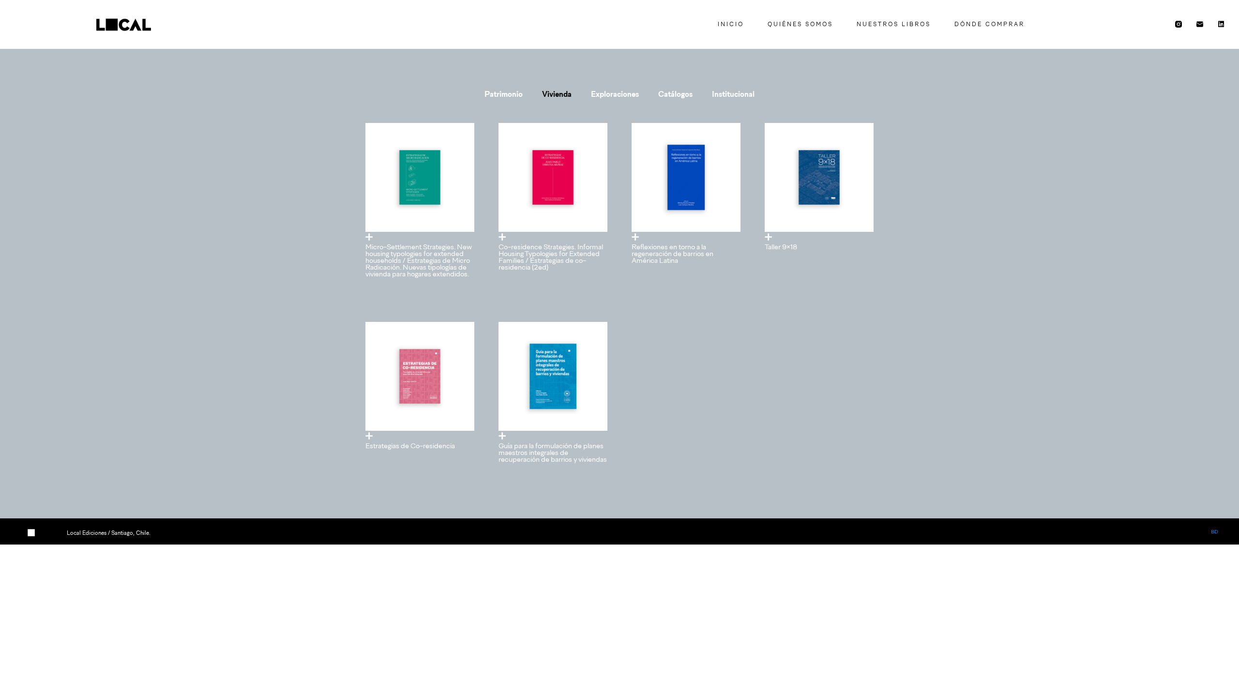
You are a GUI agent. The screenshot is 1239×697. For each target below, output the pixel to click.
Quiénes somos (800, 24)
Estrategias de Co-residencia (410, 445)
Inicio (731, 24)
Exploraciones (615, 94)
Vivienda (557, 94)
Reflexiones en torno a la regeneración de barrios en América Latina (672, 253)
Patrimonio (503, 94)
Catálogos (675, 94)
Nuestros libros (894, 24)
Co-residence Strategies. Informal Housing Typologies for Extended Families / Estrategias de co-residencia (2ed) (551, 257)
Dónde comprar (989, 24)
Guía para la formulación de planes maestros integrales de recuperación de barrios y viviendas (553, 452)
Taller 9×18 (781, 246)
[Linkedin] (1221, 24)
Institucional (733, 94)
